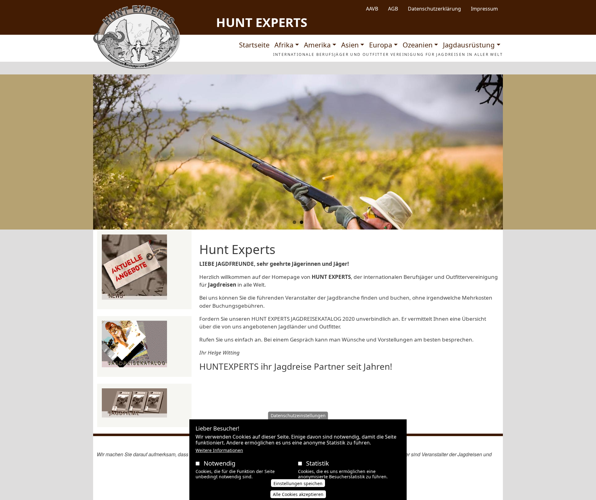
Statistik (317, 463)
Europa (380, 44)
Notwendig (219, 463)
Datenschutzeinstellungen (298, 415)
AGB (393, 8)
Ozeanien (418, 44)
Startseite (254, 44)
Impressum (484, 8)
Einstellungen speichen (298, 483)
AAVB (372, 8)
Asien (350, 44)
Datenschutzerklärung (434, 8)
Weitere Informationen (219, 450)
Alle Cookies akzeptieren (298, 494)
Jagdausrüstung (469, 44)
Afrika (283, 44)
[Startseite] (136, 37)
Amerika (317, 44)
